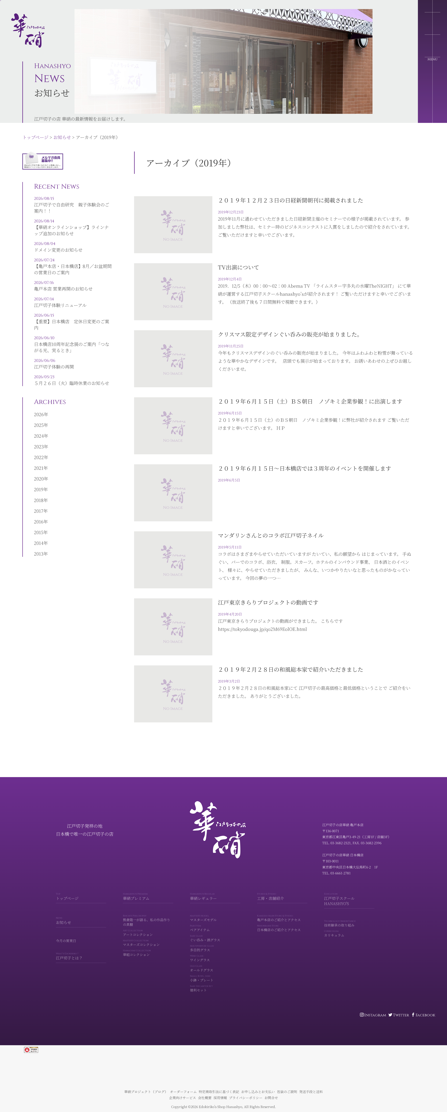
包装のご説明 (287, 1091)
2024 (39, 436)
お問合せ (271, 1097)
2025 (39, 425)
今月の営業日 (66, 940)
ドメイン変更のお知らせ (58, 247)
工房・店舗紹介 (270, 896)
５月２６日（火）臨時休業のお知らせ (71, 380)
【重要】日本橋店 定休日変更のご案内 (71, 322)
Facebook (425, 1015)
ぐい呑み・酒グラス (205, 938)
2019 (38, 489)
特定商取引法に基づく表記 (219, 1091)
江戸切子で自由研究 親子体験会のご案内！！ (71, 205)
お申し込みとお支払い (258, 1091)
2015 (38, 532)
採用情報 (220, 1097)
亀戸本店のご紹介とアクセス (279, 918)
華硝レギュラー (203, 896)
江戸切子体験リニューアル (60, 302)
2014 (38, 543)
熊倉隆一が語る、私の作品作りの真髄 (146, 920)
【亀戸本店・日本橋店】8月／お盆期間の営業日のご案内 (73, 266)
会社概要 (205, 1097)
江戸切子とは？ (69, 956)
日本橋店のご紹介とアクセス (279, 928)
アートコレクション (138, 933)
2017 (38, 511)
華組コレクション (137, 953)
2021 (38, 468)
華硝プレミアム (136, 896)
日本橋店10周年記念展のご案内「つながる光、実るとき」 (71, 344)
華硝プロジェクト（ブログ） (146, 1091)
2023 (39, 446)
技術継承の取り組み (340, 923)
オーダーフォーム (183, 1091)
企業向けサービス (182, 1097)
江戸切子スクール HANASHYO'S (339, 899)
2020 (39, 478)
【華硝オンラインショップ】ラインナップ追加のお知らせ (71, 227)
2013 (38, 553)
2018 (38, 500)
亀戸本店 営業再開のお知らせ (63, 286)
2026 (39, 414)
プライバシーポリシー (245, 1097)
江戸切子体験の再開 (54, 364)
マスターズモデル (203, 918)
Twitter (401, 1015)
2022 (39, 457)
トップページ (16, 6)
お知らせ (43, 6)
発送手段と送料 (311, 1091)
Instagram (375, 1015)
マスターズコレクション (141, 943)
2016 (38, 521)
